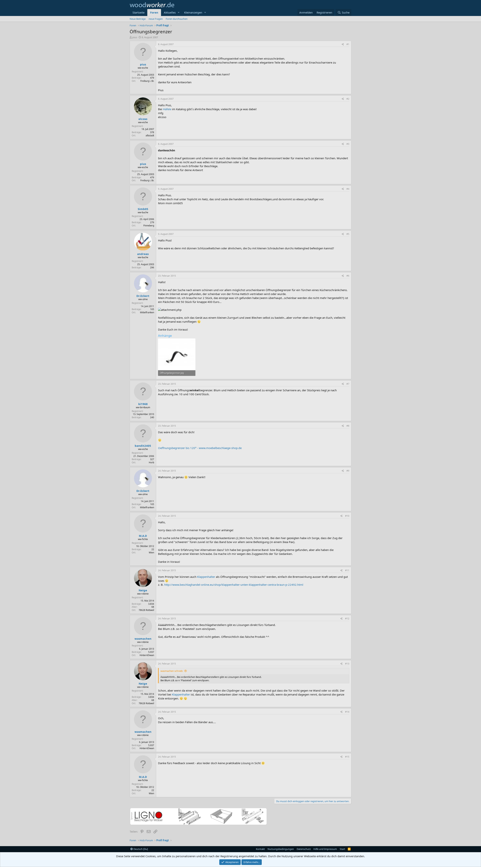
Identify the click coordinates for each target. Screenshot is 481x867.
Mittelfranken (147, 312)
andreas (143, 254)
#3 (347, 144)
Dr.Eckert (142, 296)
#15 (347, 756)
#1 (347, 44)
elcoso (142, 119)
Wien (151, 552)
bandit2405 (143, 446)
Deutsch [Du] (140, 849)
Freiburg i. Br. (147, 81)
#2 (347, 98)
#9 (347, 470)
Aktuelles (170, 12)
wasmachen (143, 638)
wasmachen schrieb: (171, 671)
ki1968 (143, 404)
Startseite (138, 12)
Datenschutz (304, 849)
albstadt (150, 135)
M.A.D (143, 536)
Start (342, 849)
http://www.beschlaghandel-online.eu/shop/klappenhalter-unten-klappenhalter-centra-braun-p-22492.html (233, 584)
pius (134, 37)
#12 (347, 618)
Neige (143, 590)
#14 (347, 711)
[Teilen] (342, 44)
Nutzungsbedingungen (281, 849)
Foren (154, 12)
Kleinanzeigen (193, 12)
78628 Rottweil (146, 610)
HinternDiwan (147, 655)
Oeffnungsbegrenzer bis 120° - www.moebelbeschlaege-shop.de (200, 448)
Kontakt (260, 849)
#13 (347, 663)
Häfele (167, 109)
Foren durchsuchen (177, 18)
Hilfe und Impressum (325, 849)
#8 (347, 425)
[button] (178, 12)
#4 (347, 188)
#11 (347, 570)
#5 (347, 234)
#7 (347, 383)
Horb (151, 462)
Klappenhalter (206, 577)
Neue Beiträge (138, 18)
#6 (347, 275)
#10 (347, 515)
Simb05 (143, 209)
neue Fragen (156, 18)
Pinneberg (148, 225)
